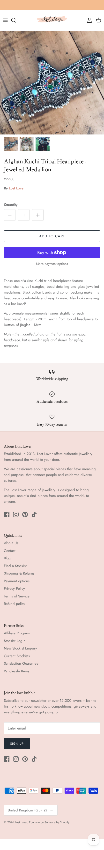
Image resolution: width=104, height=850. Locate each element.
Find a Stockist (15, 566)
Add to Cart (52, 236)
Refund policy (14, 603)
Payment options (17, 581)
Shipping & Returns (19, 573)
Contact (9, 550)
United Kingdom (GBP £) (27, 810)
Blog (7, 558)
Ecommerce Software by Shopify (49, 822)
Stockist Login (14, 640)
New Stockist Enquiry (20, 648)
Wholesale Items (16, 671)
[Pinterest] (25, 514)
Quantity (10, 204)
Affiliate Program (17, 633)
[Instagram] (16, 514)
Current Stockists (17, 656)
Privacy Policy (14, 588)
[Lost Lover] (52, 20)
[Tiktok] (34, 514)
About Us (11, 543)
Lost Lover (17, 188)
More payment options (52, 264)
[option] (52, 82)
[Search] (16, 20)
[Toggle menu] (5, 20)
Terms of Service (17, 596)
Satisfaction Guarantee (21, 663)
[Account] (88, 20)
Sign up (17, 743)
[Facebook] (6, 514)
